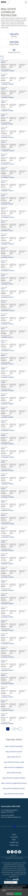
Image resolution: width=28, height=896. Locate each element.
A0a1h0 (3, 182)
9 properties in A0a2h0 (7, 404)
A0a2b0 (3, 369)
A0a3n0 (3, 662)
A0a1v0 (3, 289)
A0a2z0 (3, 515)
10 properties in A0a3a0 (7, 537)
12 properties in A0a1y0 (7, 350)
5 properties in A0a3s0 (7, 710)
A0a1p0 (3, 262)
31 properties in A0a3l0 (7, 644)
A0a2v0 (3, 475)
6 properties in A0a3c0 (7, 564)
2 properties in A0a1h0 (7, 190)
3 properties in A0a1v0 (7, 297)
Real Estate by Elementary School (14, 783)
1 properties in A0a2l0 (7, 417)
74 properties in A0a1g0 (7, 177)
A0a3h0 (3, 595)
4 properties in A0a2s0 (7, 470)
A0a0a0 (3, 62)
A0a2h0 (3, 395)
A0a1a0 (3, 129)
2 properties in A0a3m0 (7, 657)
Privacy (14, 834)
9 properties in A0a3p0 (7, 683)
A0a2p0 (3, 435)
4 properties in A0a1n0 (7, 257)
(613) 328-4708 (9, 815)
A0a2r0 (3, 448)
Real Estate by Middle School (14, 788)
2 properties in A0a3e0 (7, 577)
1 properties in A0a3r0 (7, 697)
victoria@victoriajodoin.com (13, 817)
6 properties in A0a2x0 (7, 510)
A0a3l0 (3, 635)
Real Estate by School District (14, 778)
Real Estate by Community (14, 767)
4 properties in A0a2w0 (7, 497)
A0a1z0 (3, 355)
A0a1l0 (3, 222)
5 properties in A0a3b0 (7, 550)
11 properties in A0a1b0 (7, 150)
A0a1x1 (3, 329)
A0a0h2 (3, 102)
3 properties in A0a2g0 (7, 390)
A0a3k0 (3, 622)
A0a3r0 (3, 688)
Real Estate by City (14, 757)
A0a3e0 (3, 568)
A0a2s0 (3, 462)
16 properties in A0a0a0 (7, 71)
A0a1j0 (3, 195)
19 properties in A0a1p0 (7, 270)
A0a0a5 (3, 75)
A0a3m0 (3, 648)
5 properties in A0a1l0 (7, 230)
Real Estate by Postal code (14, 762)
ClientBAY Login (14, 842)
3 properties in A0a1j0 (7, 204)
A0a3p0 (3, 675)
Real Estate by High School (14, 794)
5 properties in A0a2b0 (7, 377)
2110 (17, 729)
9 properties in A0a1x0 (7, 324)
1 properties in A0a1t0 (7, 284)
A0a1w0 (3, 302)
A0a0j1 (3, 115)
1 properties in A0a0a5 (7, 84)
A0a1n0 (3, 249)
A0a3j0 (3, 608)
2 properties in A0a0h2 (7, 110)
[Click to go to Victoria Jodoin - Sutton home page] (3, 2)
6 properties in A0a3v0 (7, 723)
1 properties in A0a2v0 (7, 484)
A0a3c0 (3, 555)
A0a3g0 (3, 582)
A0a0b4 (3, 89)
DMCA (14, 840)
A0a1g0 (3, 169)
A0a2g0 (3, 382)
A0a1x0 (3, 315)
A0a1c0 (3, 155)
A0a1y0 (3, 342)
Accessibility (14, 837)
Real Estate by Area (14, 773)
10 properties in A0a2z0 (7, 524)
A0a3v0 (3, 715)
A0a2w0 (3, 488)
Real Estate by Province (14, 746)
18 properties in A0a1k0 (7, 217)
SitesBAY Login (14, 845)
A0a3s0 (3, 702)
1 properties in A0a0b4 (7, 97)
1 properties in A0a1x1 (7, 337)
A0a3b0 (3, 542)
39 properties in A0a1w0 (7, 310)
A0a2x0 (3, 502)
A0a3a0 (3, 528)
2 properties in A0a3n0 (7, 670)
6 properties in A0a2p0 (7, 444)
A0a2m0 (3, 422)
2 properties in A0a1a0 (7, 137)
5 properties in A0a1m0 (7, 244)
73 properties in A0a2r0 (7, 457)
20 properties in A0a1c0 (7, 164)
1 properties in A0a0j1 (7, 124)
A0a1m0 (3, 235)
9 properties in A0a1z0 (7, 364)
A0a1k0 (3, 209)
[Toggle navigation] (26, 2)
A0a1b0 (3, 142)
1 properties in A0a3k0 (7, 630)
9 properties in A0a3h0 (7, 603)
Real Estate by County (14, 752)
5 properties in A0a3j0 (7, 617)
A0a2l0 (3, 408)
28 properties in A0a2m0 (7, 430)
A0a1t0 (3, 275)
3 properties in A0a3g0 (7, 590)
